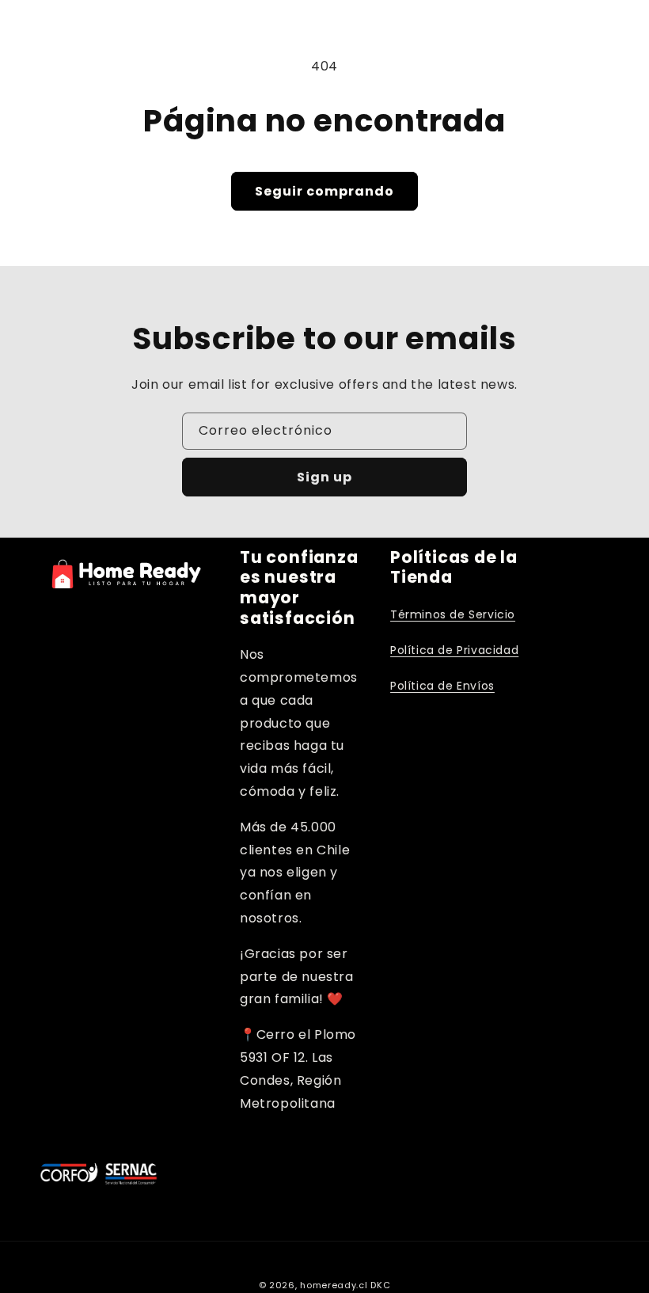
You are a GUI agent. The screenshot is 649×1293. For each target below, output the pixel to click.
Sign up (324, 477)
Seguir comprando (324, 191)
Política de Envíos (442, 686)
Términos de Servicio (452, 614)
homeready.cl (333, 1285)
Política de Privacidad (454, 650)
